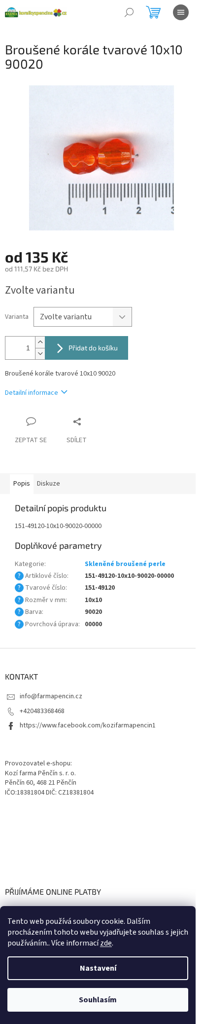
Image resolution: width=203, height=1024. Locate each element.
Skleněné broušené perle (125, 564)
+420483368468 (42, 711)
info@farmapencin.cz (51, 696)
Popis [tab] (21, 484)
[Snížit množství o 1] (40, 353)
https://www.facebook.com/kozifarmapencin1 (88, 725)
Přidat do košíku (93, 347)
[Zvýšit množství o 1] (40, 342)
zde (106, 943)
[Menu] (181, 12)
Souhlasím (98, 999)
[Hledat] (129, 12)
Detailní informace (31, 393)
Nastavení (98, 968)
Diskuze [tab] (48, 484)
